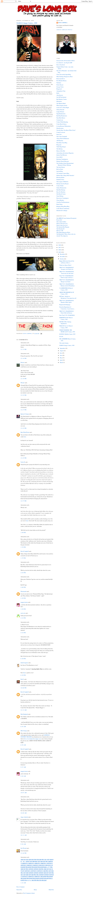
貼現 (23, 871)
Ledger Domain (60, 111)
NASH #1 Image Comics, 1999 (66, 345)
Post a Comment (21, 887)
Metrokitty (59, 101)
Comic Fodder (59, 185)
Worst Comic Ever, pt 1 (62, 223)
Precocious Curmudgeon (62, 198)
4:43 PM (23, 632)
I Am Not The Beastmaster (62, 202)
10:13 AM (24, 835)
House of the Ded (60, 151)
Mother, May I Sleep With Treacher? (65, 175)
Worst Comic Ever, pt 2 (62, 225)
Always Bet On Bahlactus (62, 138)
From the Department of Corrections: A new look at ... (67, 308)
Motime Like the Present (62, 183)
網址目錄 (24, 880)
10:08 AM (24, 813)
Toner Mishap (59, 196)
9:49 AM (23, 776)
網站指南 (44, 880)
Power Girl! (59, 220)
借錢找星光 (25, 863)
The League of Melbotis (62, 181)
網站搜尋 (46, 878)
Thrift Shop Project (61, 147)
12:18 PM (23, 378)
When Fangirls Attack (61, 105)
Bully (57, 93)
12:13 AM (24, 710)
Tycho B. (23, 462)
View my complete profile (64, 29)
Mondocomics (60, 128)
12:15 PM (23, 349)
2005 (59, 252)
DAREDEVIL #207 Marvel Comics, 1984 (66, 318)
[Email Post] (41, 333)
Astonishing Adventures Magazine (65, 153)
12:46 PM (23, 853)
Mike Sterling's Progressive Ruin (64, 76)
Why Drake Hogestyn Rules (63, 232)
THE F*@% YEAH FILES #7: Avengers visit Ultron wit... (66, 268)
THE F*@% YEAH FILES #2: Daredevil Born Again (66, 301)
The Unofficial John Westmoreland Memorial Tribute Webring (64, 164)
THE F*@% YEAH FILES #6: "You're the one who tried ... (66, 272)
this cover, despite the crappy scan (32, 739)
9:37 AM (23, 767)
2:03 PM (23, 572)
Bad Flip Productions (61, 116)
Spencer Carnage (25, 414)
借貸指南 (31, 869)
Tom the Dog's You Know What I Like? (66, 130)
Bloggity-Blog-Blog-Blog (62, 206)
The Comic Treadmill (61, 136)
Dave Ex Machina (60, 192)
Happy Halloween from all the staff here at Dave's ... (66, 262)
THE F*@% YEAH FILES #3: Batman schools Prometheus (67, 285)
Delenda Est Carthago (61, 210)
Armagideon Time (60, 91)
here (25, 437)
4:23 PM (23, 618)
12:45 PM (23, 458)
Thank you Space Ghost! (65, 265)
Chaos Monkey (60, 200)
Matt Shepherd (24, 714)
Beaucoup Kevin (60, 78)
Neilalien (58, 83)
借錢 (22, 859)
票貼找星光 (42, 865)
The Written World (61, 103)
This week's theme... (64, 343)
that (24, 672)
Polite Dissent (59, 85)
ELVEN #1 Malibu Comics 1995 (67, 334)
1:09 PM (23, 532)
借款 (45, 859)
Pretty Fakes (59, 204)
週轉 (33, 861)
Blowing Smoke (60, 177)
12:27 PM (23, 410)
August (62, 350)
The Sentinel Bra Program (62, 227)
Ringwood (59, 89)
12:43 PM (23, 428)
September (62, 348)
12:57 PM (23, 501)
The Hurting (59, 149)
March (61, 362)
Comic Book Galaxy (61, 124)
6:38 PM (23, 675)
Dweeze (22, 362)
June (61, 355)
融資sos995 (47, 867)
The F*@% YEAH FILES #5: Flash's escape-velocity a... (66, 276)
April (61, 360)
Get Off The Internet (61, 97)
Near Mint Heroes (60, 118)
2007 (59, 247)
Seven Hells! (59, 157)
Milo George (24, 730)
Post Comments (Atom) (29, 893)
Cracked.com (59, 120)
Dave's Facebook (60, 65)
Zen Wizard (23, 848)
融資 (36, 861)
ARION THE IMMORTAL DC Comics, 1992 (66, 293)
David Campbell (25, 551)
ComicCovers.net (60, 132)
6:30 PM (23, 658)
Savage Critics (60, 87)
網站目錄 (39, 880)
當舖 (32, 859)
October (62, 259)
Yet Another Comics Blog (62, 173)
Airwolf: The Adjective (62, 236)
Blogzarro (58, 145)
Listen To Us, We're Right (62, 107)
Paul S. (22, 679)
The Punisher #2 (60, 229)
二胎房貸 (27, 861)
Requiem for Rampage (64, 304)
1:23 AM (23, 883)
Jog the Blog (59, 171)
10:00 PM (23, 688)
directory (29, 880)
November (62, 256)
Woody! (23, 382)
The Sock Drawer (60, 167)
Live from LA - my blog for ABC (64, 62)
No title (61, 336)
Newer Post (19, 889)
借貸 (24, 859)
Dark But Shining (60, 190)
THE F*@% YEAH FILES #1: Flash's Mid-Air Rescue (66, 312)
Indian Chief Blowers (61, 155)
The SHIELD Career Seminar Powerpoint (66, 218)
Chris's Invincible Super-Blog (63, 74)
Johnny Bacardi (60, 109)
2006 (59, 250)
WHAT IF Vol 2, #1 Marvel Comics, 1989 (66, 326)
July (61, 353)
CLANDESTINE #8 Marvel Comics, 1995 (66, 289)
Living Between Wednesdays (63, 126)
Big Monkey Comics (61, 99)
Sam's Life (58, 134)
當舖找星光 (30, 865)
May (61, 358)
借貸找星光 (50, 863)
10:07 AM (24, 792)
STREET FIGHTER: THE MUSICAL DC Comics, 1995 (67, 331)
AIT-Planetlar (59, 140)
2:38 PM (23, 598)
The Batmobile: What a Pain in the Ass (65, 234)
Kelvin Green (59, 169)
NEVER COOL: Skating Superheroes (65, 322)
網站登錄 (34, 880)
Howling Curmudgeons (62, 159)
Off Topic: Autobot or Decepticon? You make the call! (67, 297)
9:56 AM (23, 844)
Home (35, 889)
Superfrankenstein (60, 113)
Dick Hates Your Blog (61, 142)
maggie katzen (24, 602)
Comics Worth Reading (62, 122)
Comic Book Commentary (62, 208)
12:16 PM (23, 358)
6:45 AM (23, 726)
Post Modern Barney (61, 80)
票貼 (43, 859)
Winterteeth (23, 591)
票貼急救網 (29, 867)
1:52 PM (23, 547)
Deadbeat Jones (60, 179)
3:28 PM (23, 609)
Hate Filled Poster (25, 432)
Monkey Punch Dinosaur (62, 161)
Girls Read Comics (61, 194)
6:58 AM (23, 745)
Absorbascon (59, 95)
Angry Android (24, 817)
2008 (59, 245)
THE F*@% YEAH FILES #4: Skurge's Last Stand (66, 280)
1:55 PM (23, 558)
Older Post (51, 889)
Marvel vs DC (59, 230)
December (62, 254)
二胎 (23, 861)
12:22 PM (23, 395)
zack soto (23, 613)
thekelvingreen (24, 662)
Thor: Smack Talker (61, 222)
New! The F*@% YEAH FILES (67, 315)
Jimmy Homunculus (61, 188)
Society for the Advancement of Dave (65, 60)
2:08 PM (23, 587)
